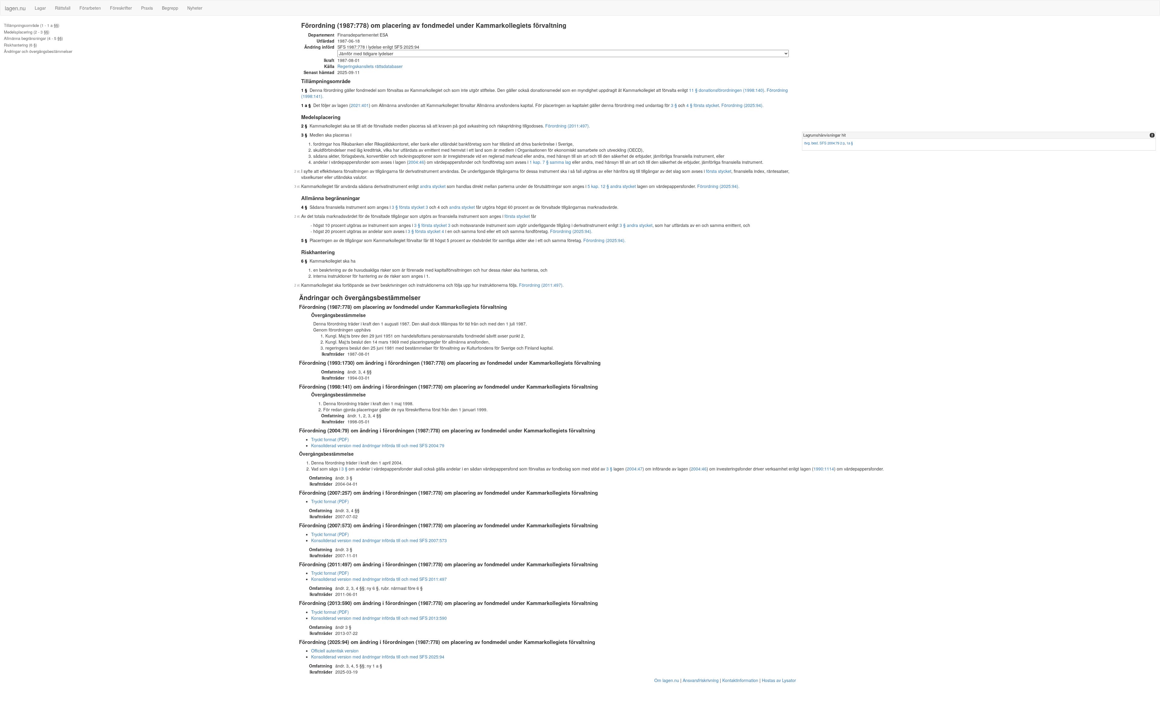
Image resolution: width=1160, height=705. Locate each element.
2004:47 (635, 469)
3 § (674, 105)
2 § (304, 126)
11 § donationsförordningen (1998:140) (726, 90)
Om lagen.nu (666, 680)
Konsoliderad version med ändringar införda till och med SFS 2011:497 (379, 579)
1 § (304, 90)
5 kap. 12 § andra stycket (612, 186)
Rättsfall (62, 8)
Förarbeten (90, 8)
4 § (304, 207)
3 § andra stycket (636, 225)
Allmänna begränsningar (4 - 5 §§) (33, 38)
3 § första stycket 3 (410, 207)
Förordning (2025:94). (742, 105)
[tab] (978, 135)
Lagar (40, 8)
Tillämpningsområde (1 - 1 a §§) (31, 25)
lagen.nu (15, 8)
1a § (849, 143)
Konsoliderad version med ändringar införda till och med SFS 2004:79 (377, 445)
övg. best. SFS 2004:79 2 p (824, 143)
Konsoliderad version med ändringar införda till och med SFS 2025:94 (377, 657)
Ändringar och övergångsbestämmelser (38, 51)
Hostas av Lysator (779, 680)
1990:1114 (824, 469)
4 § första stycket (702, 105)
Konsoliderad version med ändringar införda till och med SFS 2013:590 (379, 618)
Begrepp (170, 8)
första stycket (718, 171)
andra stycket (433, 186)
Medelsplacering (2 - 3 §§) (26, 32)
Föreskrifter (121, 8)
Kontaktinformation (740, 680)
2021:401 (360, 105)
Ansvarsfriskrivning (701, 680)
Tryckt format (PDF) (330, 439)
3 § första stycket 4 (426, 231)
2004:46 (416, 162)
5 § (304, 240)
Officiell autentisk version (335, 651)
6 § (304, 261)
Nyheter (194, 8)
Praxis (147, 8)
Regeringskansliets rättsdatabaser (370, 66)
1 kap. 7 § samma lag (550, 162)
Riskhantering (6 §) (20, 45)
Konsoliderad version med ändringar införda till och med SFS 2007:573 (379, 540)
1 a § (306, 105)
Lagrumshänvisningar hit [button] (824, 135)
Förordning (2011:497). (567, 126)
